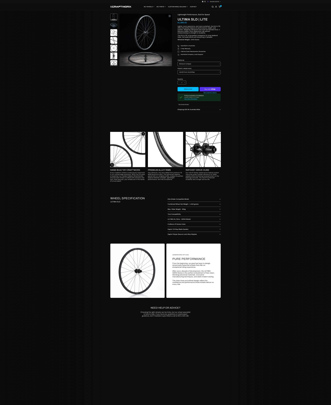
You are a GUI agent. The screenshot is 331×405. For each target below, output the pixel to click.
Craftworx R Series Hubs (176, 224)
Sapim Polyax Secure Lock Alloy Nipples (182, 234)
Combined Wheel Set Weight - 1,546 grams (183, 204)
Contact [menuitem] (193, 6)
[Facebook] (203, 1)
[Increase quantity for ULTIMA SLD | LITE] (184, 82)
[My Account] (216, 6)
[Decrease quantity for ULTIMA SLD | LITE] (179, 82)
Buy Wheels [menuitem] (148, 6)
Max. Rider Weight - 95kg (177, 209)
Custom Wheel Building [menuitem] (177, 6)
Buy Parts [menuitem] (160, 6)
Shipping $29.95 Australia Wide (189, 109)
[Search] (212, 6)
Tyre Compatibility (174, 214)
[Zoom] (169, 16)
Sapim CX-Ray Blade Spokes (178, 229)
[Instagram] (205, 1)
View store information (190, 99)
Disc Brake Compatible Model (178, 199)
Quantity (180, 79)
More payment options (210, 92)
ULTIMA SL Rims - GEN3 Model (179, 219)
